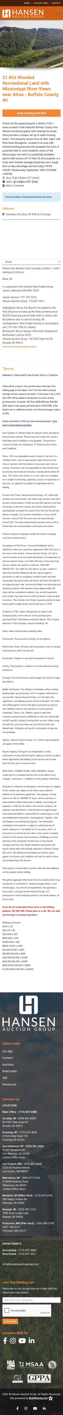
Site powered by (19, 1398)
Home (27, 3)
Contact (56, 3)
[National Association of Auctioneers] (11, 1365)
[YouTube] (22, 1341)
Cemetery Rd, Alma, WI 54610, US (25, 214)
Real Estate (9, 1071)
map (47, 214)
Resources (9, 1084)
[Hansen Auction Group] (22, 13)
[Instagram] (13, 1341)
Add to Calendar (15, 185)
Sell (4, 1077)
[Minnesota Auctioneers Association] (31, 1365)
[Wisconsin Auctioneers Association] (52, 1365)
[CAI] (17, 1378)
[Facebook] (5, 1341)
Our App (7, 1051)
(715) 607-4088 (40, 3)
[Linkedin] (31, 1341)
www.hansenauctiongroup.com (19, 346)
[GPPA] (39, 1378)
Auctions (8, 1064)
